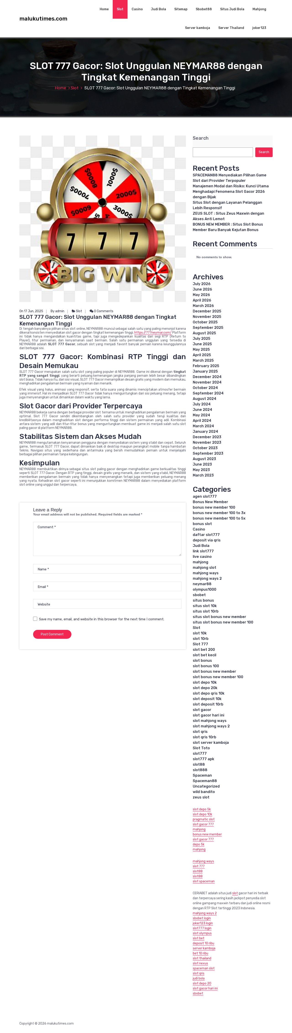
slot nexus (200, 963)
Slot (120, 9)
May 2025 (201, 349)
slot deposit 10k (207, 699)
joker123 (259, 28)
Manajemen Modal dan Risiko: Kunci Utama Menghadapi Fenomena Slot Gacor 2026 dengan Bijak (231, 191)
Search (201, 138)
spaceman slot (204, 968)
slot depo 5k (202, 809)
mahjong (200, 562)
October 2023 (205, 448)
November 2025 (207, 316)
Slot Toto (201, 748)
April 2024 (202, 420)
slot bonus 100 (206, 666)
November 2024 (207, 382)
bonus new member (207, 834)
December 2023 (207, 437)
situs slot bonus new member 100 (223, 622)
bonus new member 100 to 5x (219, 518)
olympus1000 (204, 589)
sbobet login (202, 918)
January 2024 (205, 431)
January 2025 (205, 371)
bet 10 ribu (200, 953)
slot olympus (202, 933)
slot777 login (202, 928)
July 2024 (202, 404)
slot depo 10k (205, 682)
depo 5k (198, 844)
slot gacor (202, 710)
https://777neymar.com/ (153, 333)
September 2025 (208, 327)
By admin (57, 311)
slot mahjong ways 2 (211, 726)
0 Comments (103, 311)
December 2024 (207, 377)
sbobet (199, 595)
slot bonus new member (214, 671)
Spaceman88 (205, 781)
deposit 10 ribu (203, 943)
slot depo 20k (205, 688)
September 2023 (208, 453)
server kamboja (204, 948)
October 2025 (205, 322)
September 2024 (208, 393)
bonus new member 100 (214, 507)
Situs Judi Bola (232, 9)
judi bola (199, 978)
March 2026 (203, 306)
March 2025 (203, 360)
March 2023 (203, 475)
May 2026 (201, 295)
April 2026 (202, 300)
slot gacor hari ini (208, 715)
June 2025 (202, 344)
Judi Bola (158, 9)
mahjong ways (206, 573)
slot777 (200, 753)
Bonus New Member (210, 502)
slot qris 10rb (204, 737)
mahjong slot (204, 567)
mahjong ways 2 (207, 578)
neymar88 (202, 584)
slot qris (200, 731)
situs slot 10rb (206, 611)
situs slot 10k (205, 606)
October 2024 (205, 388)
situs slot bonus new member (219, 617)
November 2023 (207, 442)
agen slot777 (205, 496)
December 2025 (207, 311)
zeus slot (201, 797)
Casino (137, 9)
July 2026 (202, 284)
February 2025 (206, 366)
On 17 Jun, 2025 (31, 311)
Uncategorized (206, 786)
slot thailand (202, 958)
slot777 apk (203, 759)
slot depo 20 (202, 983)
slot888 (200, 770)
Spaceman (202, 775)
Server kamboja (197, 28)
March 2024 (203, 426)
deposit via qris (207, 540)
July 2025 (201, 338)
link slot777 (203, 551)
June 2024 (202, 409)
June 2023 (202, 464)
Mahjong (259, 9)
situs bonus (203, 600)
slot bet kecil (204, 655)
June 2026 (202, 289)
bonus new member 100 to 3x (219, 513)
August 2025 (204, 333)
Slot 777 (200, 644)
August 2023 (204, 459)
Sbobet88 (204, 9)
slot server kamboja (211, 742)
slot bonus (202, 660)
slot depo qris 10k (208, 693)
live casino (202, 556)
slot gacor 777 (203, 824)
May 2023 (201, 470)
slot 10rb (201, 638)
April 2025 (202, 355)
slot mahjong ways (210, 721)
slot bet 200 (204, 649)
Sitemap (181, 9)
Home (104, 9)
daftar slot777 (206, 535)
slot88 (199, 764)
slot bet (198, 938)
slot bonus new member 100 (218, 677)
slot (235, 893)
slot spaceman (204, 881)
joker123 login (203, 923)
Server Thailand (231, 28)
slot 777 (199, 866)
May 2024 (201, 415)
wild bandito (204, 792)
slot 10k (200, 633)
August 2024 (204, 399)
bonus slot (202, 524)
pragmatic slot (204, 819)
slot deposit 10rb (208, 704)
